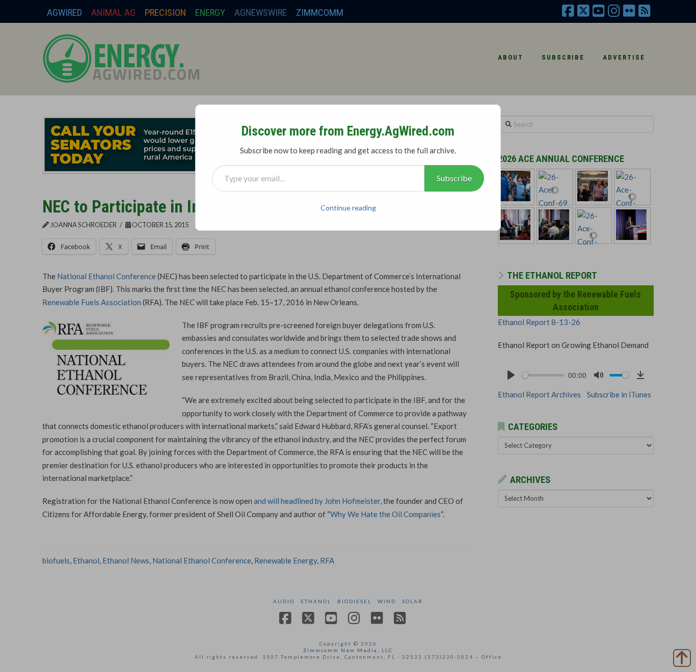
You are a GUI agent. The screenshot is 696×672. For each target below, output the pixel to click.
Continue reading (348, 207)
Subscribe (454, 178)
